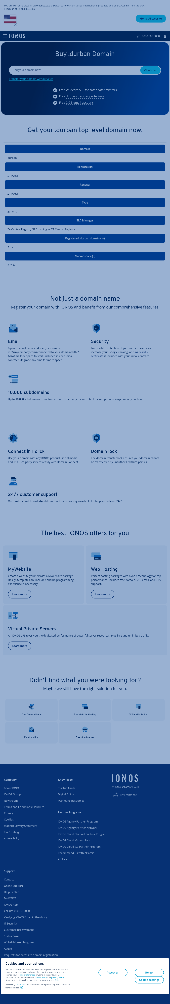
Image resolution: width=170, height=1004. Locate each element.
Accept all (20, 984)
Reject (57, 980)
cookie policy (41, 977)
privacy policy (57, 977)
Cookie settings (149, 980)
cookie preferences (26, 975)
